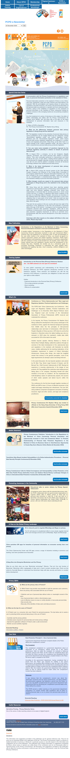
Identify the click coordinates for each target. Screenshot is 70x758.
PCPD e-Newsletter (62, 2)
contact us (18, 721)
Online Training (7, 6)
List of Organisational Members (21, 7)
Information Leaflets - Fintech (14, 629)
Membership (35, 2)
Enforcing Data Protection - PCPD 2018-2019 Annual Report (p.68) (44, 700)
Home (7, 2)
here (39, 724)
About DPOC (21, 2)
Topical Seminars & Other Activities (48, 3)
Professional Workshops (35, 6)
